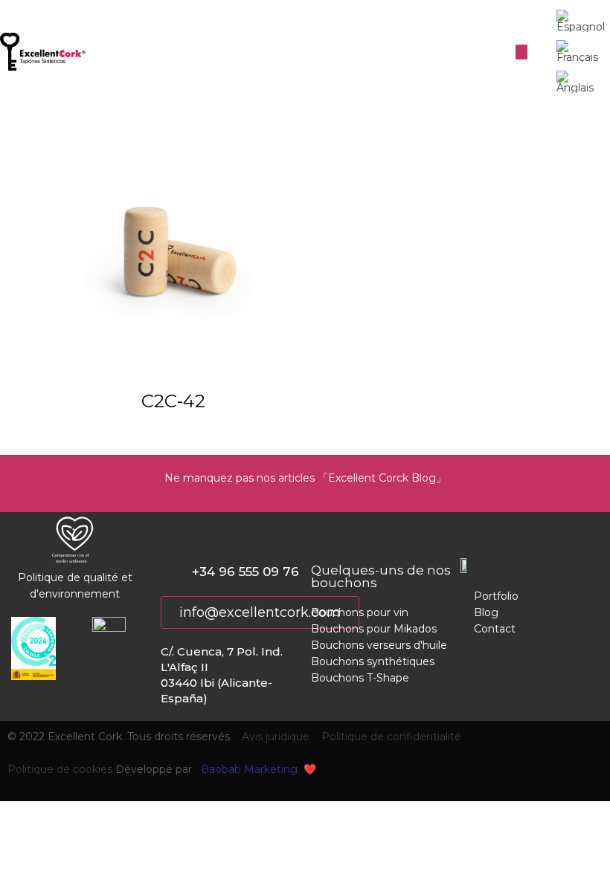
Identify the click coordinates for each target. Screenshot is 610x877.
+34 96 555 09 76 (245, 571)
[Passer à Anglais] (576, 82)
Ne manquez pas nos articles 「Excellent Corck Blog (300, 478)
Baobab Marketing (249, 769)
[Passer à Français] (577, 51)
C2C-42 (173, 401)
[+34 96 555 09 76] (169, 572)
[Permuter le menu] (521, 52)
